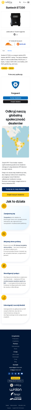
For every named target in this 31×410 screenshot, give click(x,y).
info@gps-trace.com (15, 370)
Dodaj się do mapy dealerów (15, 189)
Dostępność (9, 408)
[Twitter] (12, 373)
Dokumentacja (15, 346)
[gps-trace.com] (6, 2)
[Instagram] (19, 373)
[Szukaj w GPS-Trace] (20, 2)
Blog (15, 361)
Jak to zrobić (15, 354)
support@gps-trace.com (15, 367)
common (4, 68)
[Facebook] (9, 373)
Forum (15, 348)
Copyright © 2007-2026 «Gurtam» (18, 408)
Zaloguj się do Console (14, 380)
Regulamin (7, 405)
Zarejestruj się (15, 378)
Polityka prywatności (13, 405)
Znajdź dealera (16, 102)
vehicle (11, 68)
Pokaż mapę (15, 141)
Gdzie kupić (15, 357)
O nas (15, 359)
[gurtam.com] (15, 389)
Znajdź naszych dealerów (15, 195)
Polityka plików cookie (21, 405)
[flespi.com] (15, 394)
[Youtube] (22, 373)
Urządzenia (15, 341)
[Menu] (28, 2)
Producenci (15, 338)
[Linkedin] (15, 373)
